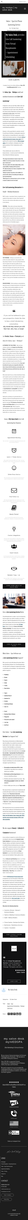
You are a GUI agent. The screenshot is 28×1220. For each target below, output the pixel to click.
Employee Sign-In (22, 1)
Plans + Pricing (4, 1171)
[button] (1, 1)
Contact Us (3, 1173)
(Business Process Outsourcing (16, 876)
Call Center (9, 1008)
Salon (8, 1003)
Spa (12, 1003)
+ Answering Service (12, 1164)
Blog (2, 1176)
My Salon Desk (15, 28)
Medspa (22, 1006)
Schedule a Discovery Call (5, 1184)
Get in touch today (16, 898)
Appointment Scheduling (13, 1006)
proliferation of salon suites (8, 113)
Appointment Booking (5, 1168)
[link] (14, 594)
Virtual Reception (4, 1164)
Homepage (3, 1161)
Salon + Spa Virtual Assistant (7, 1166)
